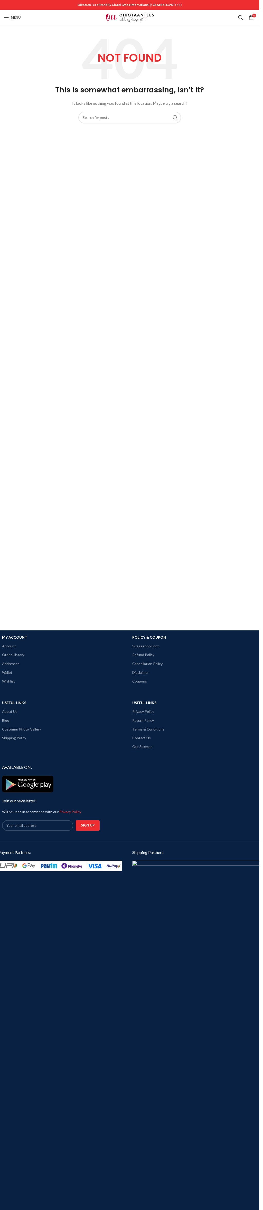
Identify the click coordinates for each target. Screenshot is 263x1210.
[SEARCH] (175, 117)
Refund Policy (143, 654)
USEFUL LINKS (14, 702)
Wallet (7, 672)
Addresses (11, 663)
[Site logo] (130, 17)
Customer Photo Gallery (21, 729)
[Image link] (196, 1053)
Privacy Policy (143, 711)
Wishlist (8, 681)
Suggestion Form (145, 646)
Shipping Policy (14, 738)
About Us (9, 711)
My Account (14, 637)
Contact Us (141, 738)
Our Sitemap (142, 746)
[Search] (241, 17)
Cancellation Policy (147, 663)
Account (9, 646)
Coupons (139, 681)
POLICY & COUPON (149, 637)
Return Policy (143, 720)
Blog (5, 720)
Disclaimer (140, 672)
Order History (13, 654)
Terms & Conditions (148, 729)
